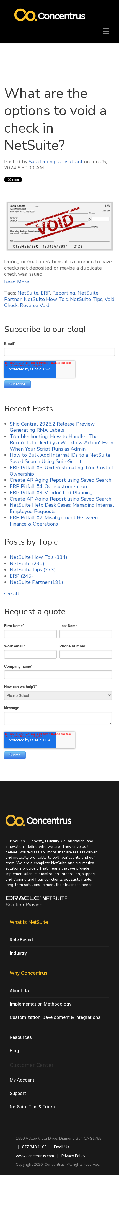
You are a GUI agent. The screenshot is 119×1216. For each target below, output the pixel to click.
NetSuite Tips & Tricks (32, 1106)
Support (18, 1093)
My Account (22, 1080)
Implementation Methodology (40, 1004)
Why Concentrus (29, 973)
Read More (16, 282)
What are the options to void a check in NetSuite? (55, 119)
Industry (18, 953)
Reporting (63, 293)
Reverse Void (35, 305)
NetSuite (27, 293)
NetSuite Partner (36, 582)
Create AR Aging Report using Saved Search (60, 480)
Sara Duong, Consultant (56, 161)
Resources (21, 1037)
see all (11, 593)
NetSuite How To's (46, 299)
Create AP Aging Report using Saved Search (60, 499)
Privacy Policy (73, 1156)
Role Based (21, 940)
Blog (14, 1050)
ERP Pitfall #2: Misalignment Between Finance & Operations (54, 520)
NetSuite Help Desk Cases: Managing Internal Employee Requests (62, 508)
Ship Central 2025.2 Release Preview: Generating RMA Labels (52, 427)
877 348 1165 (34, 1147)
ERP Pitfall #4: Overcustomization (48, 486)
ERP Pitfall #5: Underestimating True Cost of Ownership (61, 470)
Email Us (61, 1147)
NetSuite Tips (86, 299)
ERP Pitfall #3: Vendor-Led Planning (51, 492)
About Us (19, 990)
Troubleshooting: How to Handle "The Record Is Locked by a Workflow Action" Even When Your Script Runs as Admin (61, 442)
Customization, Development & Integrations (55, 1017)
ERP (45, 293)
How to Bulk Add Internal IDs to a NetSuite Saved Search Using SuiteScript (60, 458)
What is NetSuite (29, 922)
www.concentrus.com (35, 1156)
